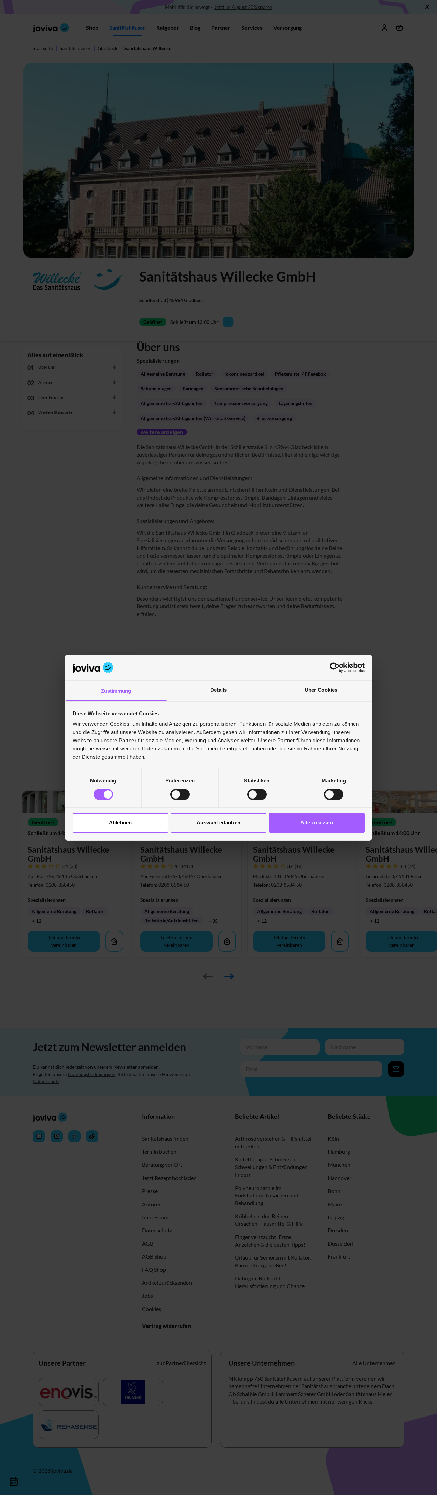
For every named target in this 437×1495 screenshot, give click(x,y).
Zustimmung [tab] (116, 691)
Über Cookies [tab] (321, 690)
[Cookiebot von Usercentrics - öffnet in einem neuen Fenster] (335, 667)
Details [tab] (218, 690)
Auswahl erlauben (218, 822)
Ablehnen (120, 822)
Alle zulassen (316, 822)
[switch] (180, 794)
